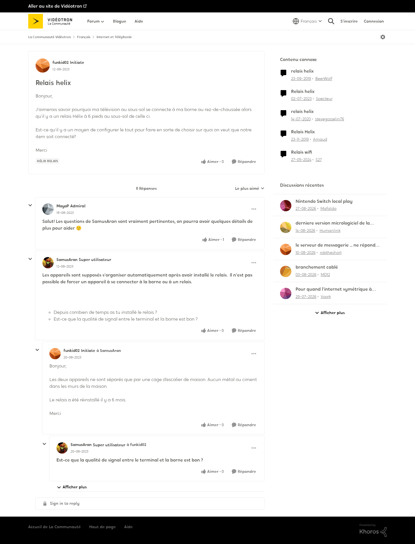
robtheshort (331, 252)
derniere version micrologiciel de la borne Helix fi (333, 223)
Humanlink (330, 230)
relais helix (302, 71)
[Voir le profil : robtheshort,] (285, 249)
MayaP (62, 205)
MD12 (325, 274)
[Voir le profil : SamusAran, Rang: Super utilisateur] (48, 262)
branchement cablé (317, 267)
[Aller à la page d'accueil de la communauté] (52, 21)
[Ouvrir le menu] (383, 37)
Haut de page (102, 526)
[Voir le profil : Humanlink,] (285, 227)
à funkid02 (136, 444)
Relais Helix (303, 132)
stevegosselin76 (329, 118)
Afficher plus (75, 486)
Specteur (324, 98)
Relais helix (302, 91)
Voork (326, 296)
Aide (128, 526)
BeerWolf (323, 78)
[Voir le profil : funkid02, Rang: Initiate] (43, 65)
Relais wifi (301, 152)
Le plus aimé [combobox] (250, 189)
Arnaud (320, 139)
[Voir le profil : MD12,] (285, 271)
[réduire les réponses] (30, 205)
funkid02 (61, 62)
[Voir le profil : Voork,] (285, 293)
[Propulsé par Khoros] (373, 530)
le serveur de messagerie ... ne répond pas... (335, 245)
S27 (319, 159)
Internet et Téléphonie (114, 37)
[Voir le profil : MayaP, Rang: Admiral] (48, 209)
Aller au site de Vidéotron (55, 6)
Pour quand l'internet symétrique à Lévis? (334, 289)
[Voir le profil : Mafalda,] (285, 205)
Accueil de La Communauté (54, 526)
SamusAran (66, 259)
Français (83, 37)
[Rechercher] (331, 21)
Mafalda (328, 208)
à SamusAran (109, 350)
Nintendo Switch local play (324, 201)
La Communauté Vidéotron (49, 37)
